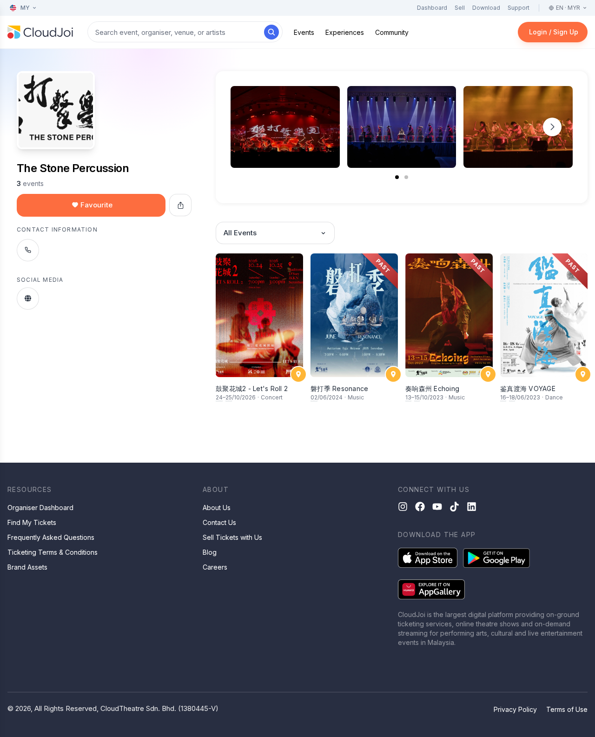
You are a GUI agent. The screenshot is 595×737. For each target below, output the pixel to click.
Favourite (96, 204)
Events (304, 32)
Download (486, 7)
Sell (460, 7)
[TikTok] (454, 506)
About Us (217, 507)
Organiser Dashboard (40, 507)
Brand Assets (27, 567)
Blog (210, 552)
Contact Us (219, 522)
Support (518, 7)
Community (392, 32)
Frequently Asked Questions (50, 537)
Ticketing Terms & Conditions (52, 552)
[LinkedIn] (471, 506)
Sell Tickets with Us (232, 537)
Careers (215, 567)
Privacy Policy (515, 709)
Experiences (344, 32)
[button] (552, 127)
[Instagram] (403, 506)
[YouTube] (437, 506)
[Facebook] (420, 506)
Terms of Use (567, 709)
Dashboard (432, 7)
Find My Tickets (31, 522)
